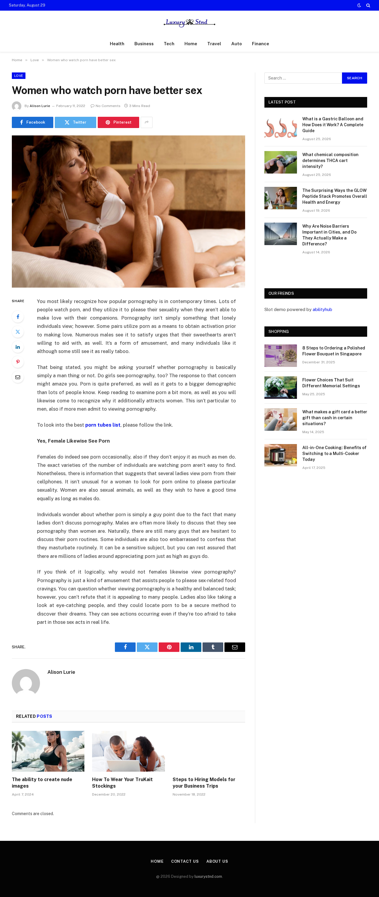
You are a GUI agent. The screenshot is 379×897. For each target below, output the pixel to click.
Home (190, 43)
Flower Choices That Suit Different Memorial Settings (331, 383)
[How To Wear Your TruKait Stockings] (128, 751)
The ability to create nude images (42, 783)
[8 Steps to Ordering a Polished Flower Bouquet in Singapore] (280, 355)
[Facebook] (18, 317)
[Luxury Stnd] (189, 23)
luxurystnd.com (208, 876)
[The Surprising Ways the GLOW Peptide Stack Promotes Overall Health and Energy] (280, 198)
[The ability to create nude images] (48, 751)
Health (117, 43)
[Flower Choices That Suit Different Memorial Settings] (280, 387)
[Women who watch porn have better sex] (128, 211)
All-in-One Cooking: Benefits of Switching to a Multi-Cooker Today (334, 453)
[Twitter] (18, 332)
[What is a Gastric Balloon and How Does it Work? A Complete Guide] (280, 126)
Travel (214, 43)
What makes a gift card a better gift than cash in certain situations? (334, 417)
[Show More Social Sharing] (146, 122)
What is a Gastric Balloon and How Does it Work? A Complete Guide (332, 124)
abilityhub (322, 309)
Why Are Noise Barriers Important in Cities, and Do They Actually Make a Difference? (329, 235)
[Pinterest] (18, 362)
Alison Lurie (40, 106)
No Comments (108, 106)
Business (144, 43)
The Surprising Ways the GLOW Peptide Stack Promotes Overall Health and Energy (334, 196)
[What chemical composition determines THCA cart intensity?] (280, 162)
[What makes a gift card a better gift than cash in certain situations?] (280, 419)
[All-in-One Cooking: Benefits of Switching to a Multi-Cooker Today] (280, 455)
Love (18, 75)
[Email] (18, 377)
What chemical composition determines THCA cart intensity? (330, 160)
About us (217, 861)
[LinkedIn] (18, 347)
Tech (169, 43)
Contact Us (185, 861)
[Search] (367, 5)
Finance (260, 43)
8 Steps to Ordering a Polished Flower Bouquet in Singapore (333, 351)
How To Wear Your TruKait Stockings (122, 783)
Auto (236, 43)
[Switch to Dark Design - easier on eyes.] (359, 5)
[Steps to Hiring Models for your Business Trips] (209, 751)
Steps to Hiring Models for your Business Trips (204, 783)
